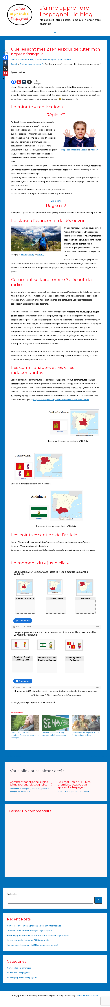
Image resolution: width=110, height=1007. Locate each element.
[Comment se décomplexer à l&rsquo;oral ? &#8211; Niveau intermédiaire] (86, 723)
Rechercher (12, 894)
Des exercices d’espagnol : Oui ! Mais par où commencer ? (32, 945)
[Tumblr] (24, 79)
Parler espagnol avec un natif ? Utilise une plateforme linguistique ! (38, 935)
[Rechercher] (98, 900)
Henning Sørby (27, 254)
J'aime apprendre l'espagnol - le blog (66, 11)
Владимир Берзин (78, 149)
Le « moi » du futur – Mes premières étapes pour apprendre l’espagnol (25, 735)
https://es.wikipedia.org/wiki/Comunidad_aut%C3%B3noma (61, 399)
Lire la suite (56, 201)
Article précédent (14, 756)
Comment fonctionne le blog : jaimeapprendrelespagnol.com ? (31, 783)
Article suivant (99, 756)
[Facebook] (13, 79)
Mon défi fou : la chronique (19, 967)
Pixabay (94, 149)
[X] (29, 79)
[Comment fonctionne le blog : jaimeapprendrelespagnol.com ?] (55, 723)
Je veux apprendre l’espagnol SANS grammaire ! (28, 940)
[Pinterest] (18, 79)
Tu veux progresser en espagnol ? (22, 977)
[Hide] (4, 79)
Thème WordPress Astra (87, 995)
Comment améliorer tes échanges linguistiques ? (29, 930)
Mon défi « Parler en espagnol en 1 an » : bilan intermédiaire (34, 925)
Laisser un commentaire (22, 59)
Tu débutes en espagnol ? (46, 59)
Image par (65, 149)
